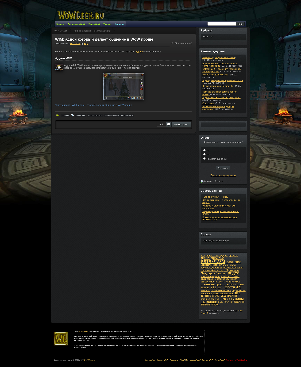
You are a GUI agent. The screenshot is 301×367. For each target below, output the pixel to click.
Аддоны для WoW (177, 360)
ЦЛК (219, 265)
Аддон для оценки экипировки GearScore (222, 80)
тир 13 (225, 298)
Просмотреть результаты (223, 175)
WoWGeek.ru (83, 331)
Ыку (86, 43)
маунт (213, 281)
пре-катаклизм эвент (223, 293)
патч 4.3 (234, 287)
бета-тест (233, 267)
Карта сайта (150, 360)
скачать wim (127, 115)
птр (237, 293)
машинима (233, 281)
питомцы (226, 290)
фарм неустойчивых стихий (231, 302)
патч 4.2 (222, 287)
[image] (123, 86)
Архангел (233, 255)
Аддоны (65, 115)
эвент (217, 304)
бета (225, 267)
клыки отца (206, 279)
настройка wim (112, 115)
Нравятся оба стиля (217, 159)
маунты (221, 282)
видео (233, 273)
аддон (139, 51)
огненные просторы (215, 284)
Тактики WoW (207, 360)
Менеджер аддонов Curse (215, 75)
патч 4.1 (211, 287)
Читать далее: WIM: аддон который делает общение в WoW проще (94, 105)
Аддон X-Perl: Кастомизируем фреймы (221, 97)
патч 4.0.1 (235, 285)
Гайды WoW (220, 360)
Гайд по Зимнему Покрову (215, 197)
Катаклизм (213, 261)
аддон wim (80, 115)
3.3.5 (203, 255)
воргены (216, 276)
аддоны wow (229, 265)
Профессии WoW (193, 360)
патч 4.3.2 (205, 290)
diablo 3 (210, 255)
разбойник (207, 295)
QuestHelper (208, 103)
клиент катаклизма (230, 276)
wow (217, 256)
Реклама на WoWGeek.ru (236, 360)
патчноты (216, 290)
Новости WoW (162, 360)
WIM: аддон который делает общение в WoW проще (104, 39)
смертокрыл (221, 295)
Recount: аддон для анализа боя (218, 57)
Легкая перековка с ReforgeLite (217, 86)
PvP (208, 151)
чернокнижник (207, 305)
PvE (208, 155)
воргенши (206, 276)
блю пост (221, 273)
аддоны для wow (95, 115)
